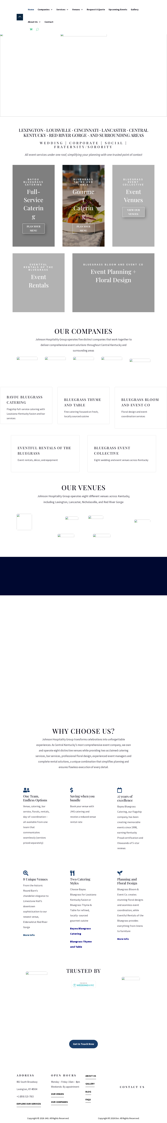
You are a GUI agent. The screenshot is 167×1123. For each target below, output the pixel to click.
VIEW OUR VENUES (133, 212)
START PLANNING (113, 289)
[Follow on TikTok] (95, 1054)
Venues (76, 9)
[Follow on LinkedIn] (77, 1054)
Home (31, 9)
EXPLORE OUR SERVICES (29, 1103)
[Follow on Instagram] (70, 1054)
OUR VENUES (57, 1093)
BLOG (88, 1091)
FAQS (88, 1099)
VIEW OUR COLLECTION (38, 297)
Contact (49, 21)
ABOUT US (90, 1075)
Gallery (134, 9)
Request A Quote (96, 9)
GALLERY (90, 1083)
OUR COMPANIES (59, 1101)
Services (60, 9)
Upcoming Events (118, 9)
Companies (44, 9)
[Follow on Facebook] (82, 1054)
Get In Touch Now (83, 1044)
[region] (83, 75)
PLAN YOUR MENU (33, 228)
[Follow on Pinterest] (89, 1054)
